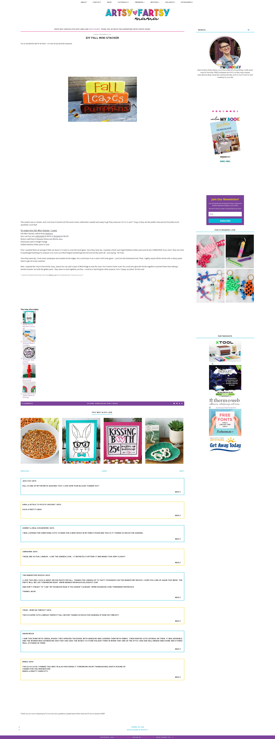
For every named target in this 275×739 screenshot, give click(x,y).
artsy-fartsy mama (122, 737)
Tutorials (123, 2)
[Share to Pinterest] (181, 404)
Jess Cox (26, 481)
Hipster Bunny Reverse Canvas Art (29, 326)
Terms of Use (137, 727)
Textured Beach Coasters (29, 344)
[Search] (248, 30)
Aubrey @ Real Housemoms (35, 528)
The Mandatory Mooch (33, 575)
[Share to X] (177, 404)
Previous (25, 471)
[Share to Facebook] (174, 404)
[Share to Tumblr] (179, 404)
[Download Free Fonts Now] (225, 408)
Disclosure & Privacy (137, 730)
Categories (186, 2)
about (84, 2)
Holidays (169, 2)
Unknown (27, 552)
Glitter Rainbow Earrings (28, 396)
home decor (100, 403)
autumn (90, 403)
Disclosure (94, 29)
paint (109, 403)
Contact (97, 2)
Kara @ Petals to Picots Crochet (39, 504)
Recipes (154, 2)
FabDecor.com (52, 275)
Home (104, 471)
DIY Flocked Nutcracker (27, 380)
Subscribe (225, 220)
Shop (109, 2)
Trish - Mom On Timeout (34, 610)
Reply (178, 492)
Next (182, 471)
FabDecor (49, 234)
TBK (172, 737)
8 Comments (27, 403)
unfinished (39, 236)
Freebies (139, 2)
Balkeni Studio (148, 737)
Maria (25, 662)
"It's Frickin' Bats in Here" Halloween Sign (29, 362)
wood (115, 403)
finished (57, 236)
